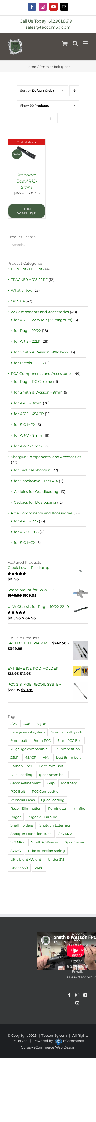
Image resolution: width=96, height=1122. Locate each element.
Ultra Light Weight (25, 859)
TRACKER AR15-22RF (29, 279)
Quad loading (53, 800)
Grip (51, 783)
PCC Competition (46, 791)
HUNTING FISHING (27, 269)
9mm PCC (42, 741)
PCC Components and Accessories (41, 373)
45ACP (30, 757)
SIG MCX (65, 834)
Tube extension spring (46, 851)
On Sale (18, 301)
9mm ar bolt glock (66, 732)
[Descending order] (74, 90)
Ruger (15, 817)
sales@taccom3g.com (48, 27)
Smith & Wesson (44, 842)
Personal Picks (22, 800)
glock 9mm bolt (52, 775)
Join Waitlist (26, 211)
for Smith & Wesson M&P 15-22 (41, 352)
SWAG (15, 851)
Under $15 (56, 859)
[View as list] (52, 118)
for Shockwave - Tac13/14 (36, 481)
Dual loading (21, 775)
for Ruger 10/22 (27, 330)
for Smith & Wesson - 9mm (38, 392)
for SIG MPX (24, 424)
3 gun (41, 724)
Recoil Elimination (25, 808)
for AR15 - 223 (26, 521)
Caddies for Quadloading (36, 491)
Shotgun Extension (55, 825)
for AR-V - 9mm (28, 435)
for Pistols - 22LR (29, 363)
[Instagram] (77, 995)
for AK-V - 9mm (28, 446)
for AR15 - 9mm (28, 403)
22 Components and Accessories (40, 312)
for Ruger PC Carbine (33, 381)
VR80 (39, 868)
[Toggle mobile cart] (65, 43)
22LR (14, 757)
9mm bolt (18, 741)
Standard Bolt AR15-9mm (26, 181)
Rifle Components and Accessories (42, 513)
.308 (26, 724)
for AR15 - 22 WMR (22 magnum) (43, 319)
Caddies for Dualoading (35, 502)
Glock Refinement (25, 783)
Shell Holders (21, 825)
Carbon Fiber (21, 766)
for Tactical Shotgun (32, 470)
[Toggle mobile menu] (85, 43)
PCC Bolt (17, 791)
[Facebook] (69, 995)
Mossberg (69, 783)
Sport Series (74, 842)
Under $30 (19, 868)
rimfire (79, 808)
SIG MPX (17, 842)
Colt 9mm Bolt (51, 766)
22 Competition (67, 749)
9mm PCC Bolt (69, 741)
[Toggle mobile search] (75, 43)
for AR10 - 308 (26, 532)
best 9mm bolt (68, 757)
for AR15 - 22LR (27, 341)
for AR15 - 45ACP (29, 413)
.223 (13, 724)
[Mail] (77, 1003)
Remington (57, 808)
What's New (21, 290)
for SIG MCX (24, 542)
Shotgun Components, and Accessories (46, 456)
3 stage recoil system (27, 732)
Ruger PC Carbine (42, 817)
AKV (46, 757)
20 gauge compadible (29, 749)
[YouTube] (85, 995)
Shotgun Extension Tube (31, 834)
